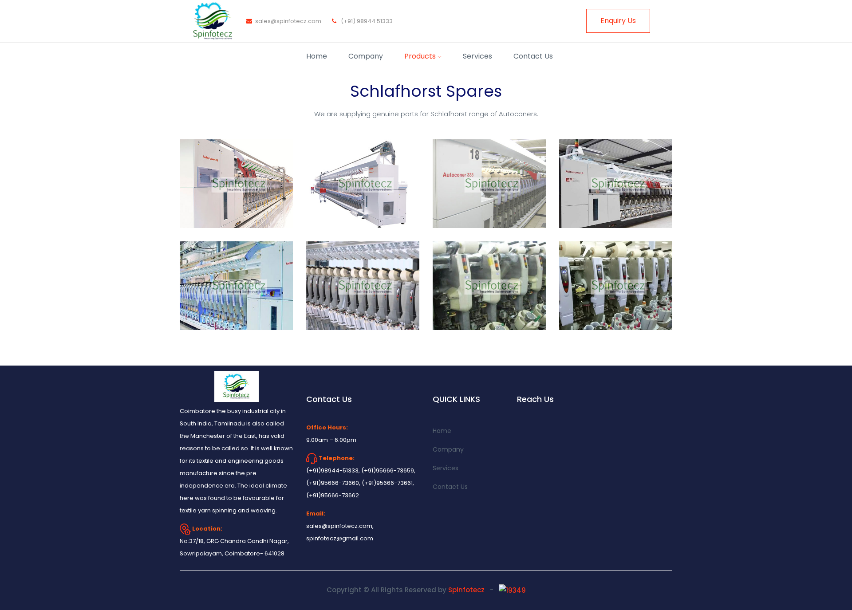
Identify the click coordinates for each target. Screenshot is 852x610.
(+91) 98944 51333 (369, 21)
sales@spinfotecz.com (288, 21)
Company (365, 56)
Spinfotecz (467, 589)
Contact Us (533, 56)
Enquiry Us (618, 21)
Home (316, 56)
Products (421, 56)
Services (477, 56)
